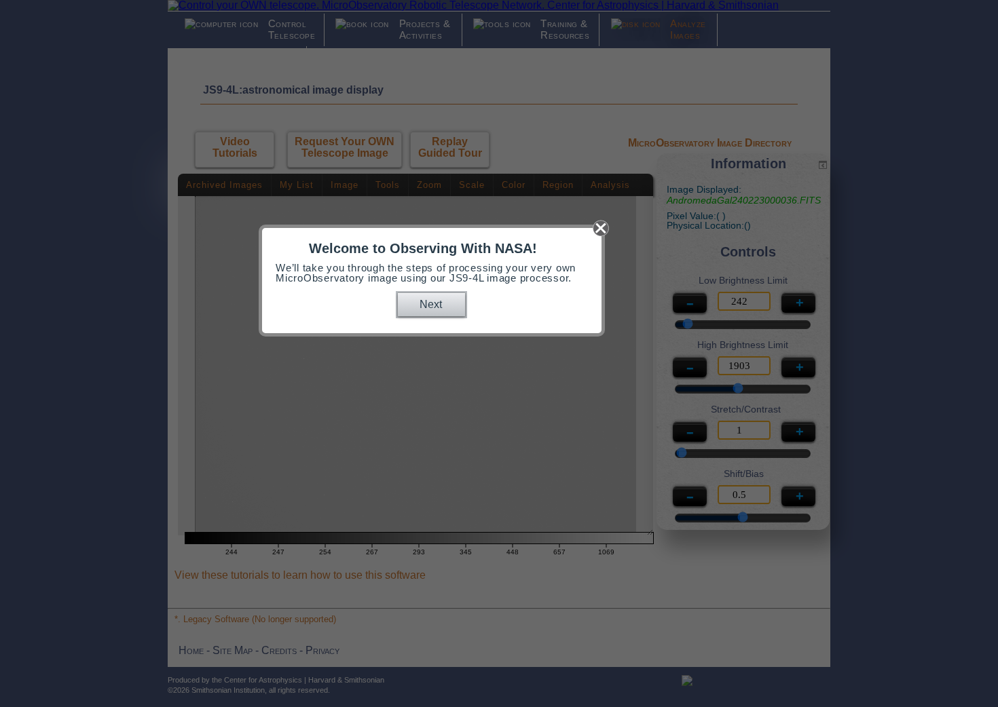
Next (431, 304)
